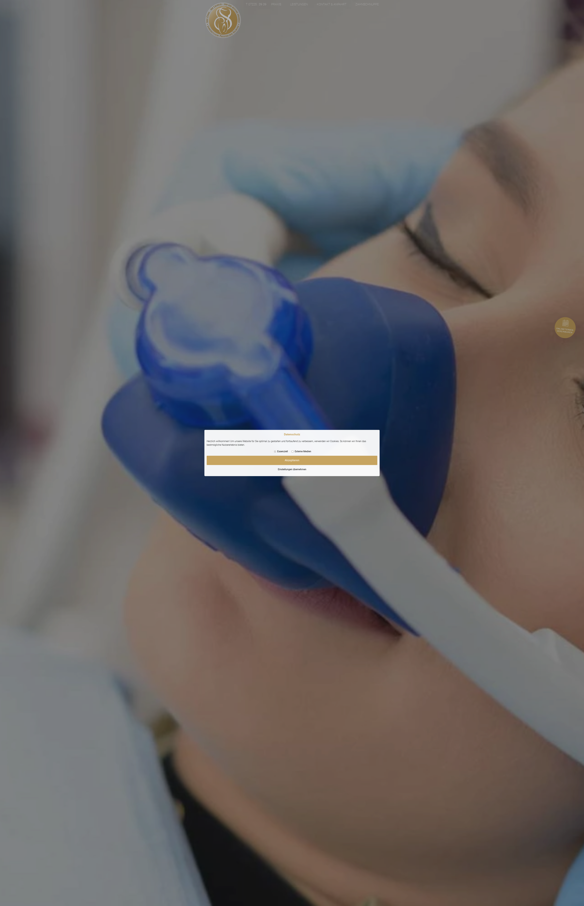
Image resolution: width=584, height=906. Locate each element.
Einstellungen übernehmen (292, 469)
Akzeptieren (292, 460)
